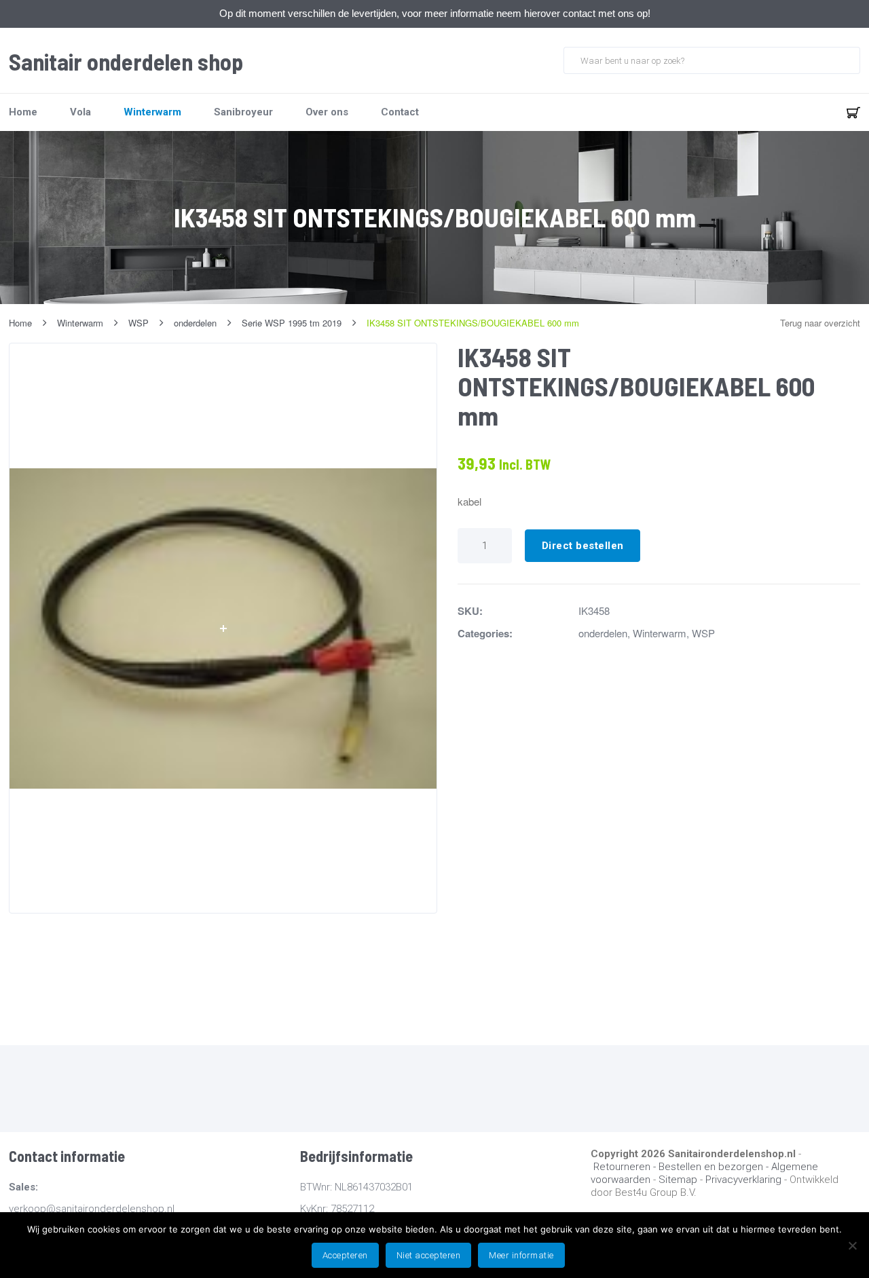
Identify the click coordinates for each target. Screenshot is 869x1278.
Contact (400, 112)
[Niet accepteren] (852, 1245)
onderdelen (602, 633)
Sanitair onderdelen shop (126, 62)
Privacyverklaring (743, 1179)
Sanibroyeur (243, 112)
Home (23, 112)
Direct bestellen (583, 546)
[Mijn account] (808, 112)
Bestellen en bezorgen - (715, 1167)
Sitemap (678, 1179)
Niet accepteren (428, 1255)
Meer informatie (521, 1255)
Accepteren (345, 1255)
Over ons (327, 112)
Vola (80, 112)
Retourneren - (626, 1167)
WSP (703, 633)
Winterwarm (152, 112)
